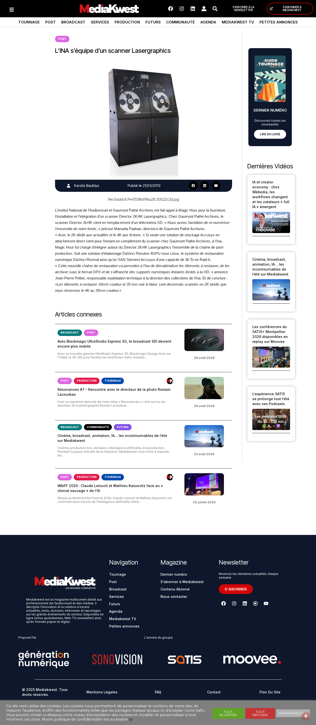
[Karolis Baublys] (68, 186)
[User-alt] (204, 9)
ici (131, 719)
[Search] (215, 9)
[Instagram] (182, 9)
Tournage (29, 22)
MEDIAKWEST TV (238, 22)
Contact (214, 692)
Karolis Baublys (86, 185)
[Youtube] (266, 603)
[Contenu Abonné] (170, 381)
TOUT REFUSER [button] (260, 713)
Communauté (180, 22)
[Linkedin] (193, 9)
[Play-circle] (255, 603)
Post (50, 22)
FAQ (158, 692)
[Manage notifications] (306, 716)
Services (100, 22)
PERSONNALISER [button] (293, 713)
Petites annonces (278, 22)
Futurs (153, 22)
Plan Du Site (269, 692)
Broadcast (73, 22)
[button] (193, 185)
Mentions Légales (102, 692)
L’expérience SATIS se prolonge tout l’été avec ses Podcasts (270, 399)
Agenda (208, 22)
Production (127, 22)
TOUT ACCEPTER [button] (228, 713)
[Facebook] (171, 9)
